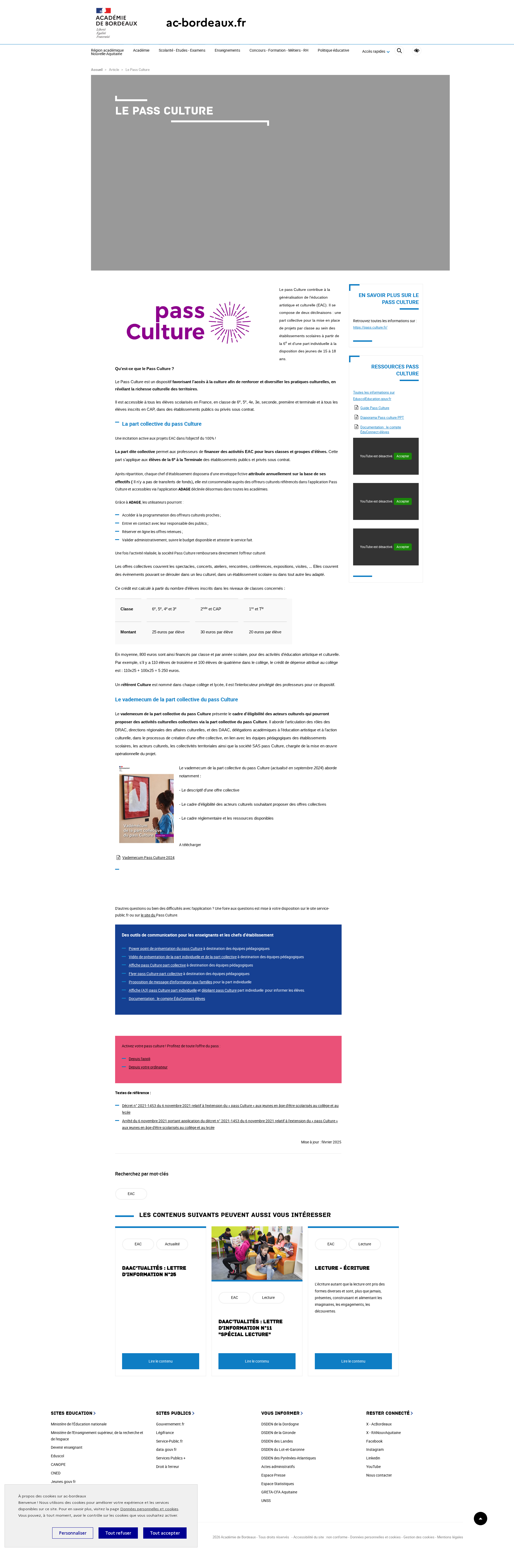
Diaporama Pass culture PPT (382, 417)
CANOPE (58, 1464)
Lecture (268, 1297)
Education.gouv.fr (378, 398)
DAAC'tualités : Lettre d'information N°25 (154, 1271)
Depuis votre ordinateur (148, 1067)
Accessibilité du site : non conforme (320, 1537)
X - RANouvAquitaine (383, 1432)
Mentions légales (450, 1537)
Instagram (375, 1449)
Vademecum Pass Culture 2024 (148, 857)
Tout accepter (165, 1533)
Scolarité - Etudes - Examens (182, 50)
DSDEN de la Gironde (278, 1432)
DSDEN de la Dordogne (280, 1424)
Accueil (97, 69)
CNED (56, 1472)
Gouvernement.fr (170, 1424)
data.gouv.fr (166, 1449)
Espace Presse (273, 1475)
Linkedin (373, 1457)
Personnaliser (72, 1533)
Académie (141, 50)
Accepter (402, 456)
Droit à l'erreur (167, 1466)
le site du (148, 915)
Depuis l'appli (139, 1058)
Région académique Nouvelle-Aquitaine (107, 52)
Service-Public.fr (169, 1441)
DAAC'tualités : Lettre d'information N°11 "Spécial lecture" (250, 1328)
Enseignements (227, 50)
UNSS (266, 1500)
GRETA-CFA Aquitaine (279, 1491)
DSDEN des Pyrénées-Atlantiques (288, 1457)
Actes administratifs (278, 1466)
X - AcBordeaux (379, 1424)
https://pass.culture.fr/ (370, 327)
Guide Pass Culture (374, 407)
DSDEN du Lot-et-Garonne (282, 1449)
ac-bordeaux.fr (206, 22)
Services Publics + (171, 1457)
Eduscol (57, 1455)
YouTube (373, 1466)
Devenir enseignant (66, 1447)
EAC (131, 1193)
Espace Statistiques (277, 1483)
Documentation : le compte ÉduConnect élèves (380, 429)
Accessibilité (416, 50)
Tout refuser (118, 1533)
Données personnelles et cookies (149, 1509)
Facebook (374, 1441)
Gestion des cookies (418, 1537)
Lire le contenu (161, 1361)
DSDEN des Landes (277, 1441)
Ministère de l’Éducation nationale (79, 1424)
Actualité (172, 1243)
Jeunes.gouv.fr (63, 1481)
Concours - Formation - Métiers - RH (279, 50)
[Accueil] (118, 22)
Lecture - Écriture (342, 1268)
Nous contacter (379, 1475)
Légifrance (165, 1432)
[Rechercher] (399, 51)
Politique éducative (333, 50)
